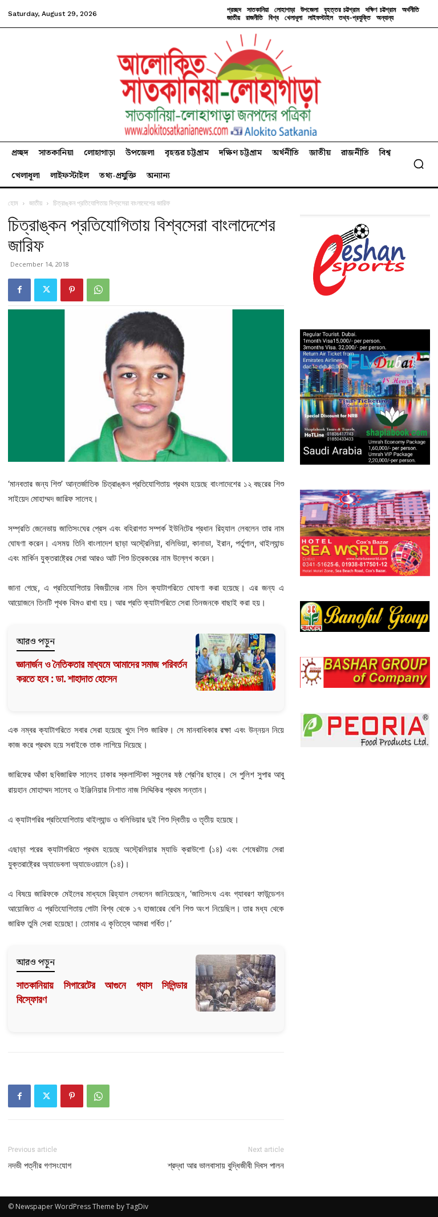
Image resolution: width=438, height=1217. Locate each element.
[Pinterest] (71, 290)
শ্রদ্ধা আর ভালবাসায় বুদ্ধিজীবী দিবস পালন (226, 1165)
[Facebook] (19, 290)
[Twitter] (45, 290)
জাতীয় (35, 203)
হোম (13, 203)
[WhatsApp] (98, 290)
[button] (418, 163)
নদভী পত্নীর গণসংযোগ (39, 1165)
